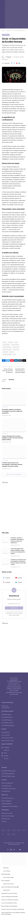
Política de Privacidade (14, 615)
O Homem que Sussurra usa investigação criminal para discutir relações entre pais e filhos (12, 464)
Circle (16, 342)
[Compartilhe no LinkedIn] (19, 63)
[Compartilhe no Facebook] (12, 63)
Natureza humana (7, 349)
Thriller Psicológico (7, 354)
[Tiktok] (14, 849)
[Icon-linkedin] (17, 849)
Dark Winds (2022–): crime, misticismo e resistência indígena (20, 370)
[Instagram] (8, 849)
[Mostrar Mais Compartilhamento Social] (22, 63)
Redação (9, 57)
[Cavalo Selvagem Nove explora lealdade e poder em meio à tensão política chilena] (14, 425)
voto (15, 354)
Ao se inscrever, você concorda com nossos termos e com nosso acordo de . (14, 613)
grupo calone (16, 347)
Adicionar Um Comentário (14, 474)
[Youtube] (20, 849)
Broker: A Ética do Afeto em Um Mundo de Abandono (7, 370)
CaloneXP (10, 342)
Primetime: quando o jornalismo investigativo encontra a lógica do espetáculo (12, 411)
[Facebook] (11, 849)
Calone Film (6, 34)
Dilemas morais (15, 344)
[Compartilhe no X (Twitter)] (14, 63)
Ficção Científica (7, 347)
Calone (4, 342)
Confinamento (6, 344)
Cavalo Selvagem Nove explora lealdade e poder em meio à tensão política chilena (12, 437)
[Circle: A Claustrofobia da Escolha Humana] (14, 75)
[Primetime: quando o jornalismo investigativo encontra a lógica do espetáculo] (14, 398)
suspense (12, 352)
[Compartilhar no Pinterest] (17, 63)
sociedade (5, 352)
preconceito (16, 349)
